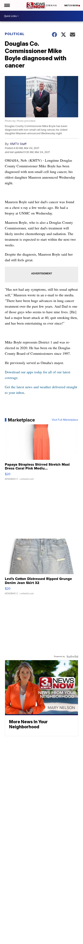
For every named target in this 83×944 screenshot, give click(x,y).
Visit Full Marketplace (65, 419)
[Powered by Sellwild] (72, 656)
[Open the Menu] (6, 5)
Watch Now (71, 5)
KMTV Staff (18, 144)
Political (14, 34)
